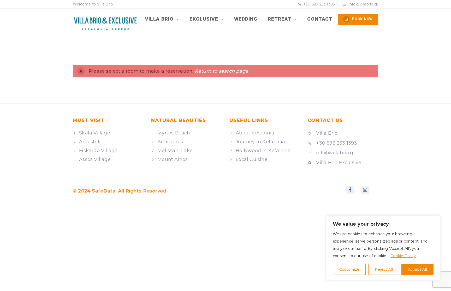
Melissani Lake (175, 150)
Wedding (246, 19)
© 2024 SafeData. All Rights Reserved (120, 191)
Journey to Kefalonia (260, 142)
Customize (349, 269)
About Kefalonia (255, 133)
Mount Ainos (172, 159)
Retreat (280, 19)
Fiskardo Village (98, 150)
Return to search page (221, 71)
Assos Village (95, 159)
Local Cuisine (252, 159)
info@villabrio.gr (363, 4)
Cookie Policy (403, 255)
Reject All (384, 269)
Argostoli (89, 142)
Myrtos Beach (173, 133)
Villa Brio (160, 19)
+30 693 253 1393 (318, 4)
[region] (383, 248)
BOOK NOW (362, 19)
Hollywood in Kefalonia (263, 150)
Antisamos (170, 142)
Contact (320, 19)
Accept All (417, 269)
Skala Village (94, 133)
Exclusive (204, 19)
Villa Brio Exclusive (338, 162)
